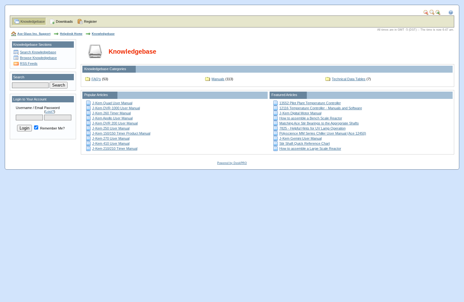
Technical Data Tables (349, 79)
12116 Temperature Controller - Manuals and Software (320, 108)
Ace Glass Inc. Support (34, 33)
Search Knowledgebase (38, 52)
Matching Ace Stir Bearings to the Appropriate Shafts (319, 123)
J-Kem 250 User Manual (110, 128)
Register (90, 21)
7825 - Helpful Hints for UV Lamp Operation (312, 128)
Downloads (64, 21)
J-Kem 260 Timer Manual (111, 113)
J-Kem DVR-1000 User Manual (116, 108)
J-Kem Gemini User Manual (300, 138)
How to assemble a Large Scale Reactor (310, 148)
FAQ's (96, 79)
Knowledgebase (33, 21)
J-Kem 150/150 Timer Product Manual (121, 133)
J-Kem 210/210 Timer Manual (114, 148)
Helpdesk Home (71, 33)
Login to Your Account (29, 99)
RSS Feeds (29, 63)
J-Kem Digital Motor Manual (300, 113)
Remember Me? (52, 128)
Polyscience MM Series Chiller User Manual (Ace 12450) (322, 133)
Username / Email (29, 108)
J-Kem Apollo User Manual (112, 118)
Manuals (217, 79)
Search (18, 77)
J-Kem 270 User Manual (110, 138)
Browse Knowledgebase (38, 58)
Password (52, 108)
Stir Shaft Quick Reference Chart (304, 143)
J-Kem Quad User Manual (112, 103)
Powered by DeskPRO (232, 163)
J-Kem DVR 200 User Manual (115, 123)
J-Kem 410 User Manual (110, 143)
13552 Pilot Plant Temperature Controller (310, 103)
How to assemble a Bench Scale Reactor (310, 118)
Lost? (49, 111)
